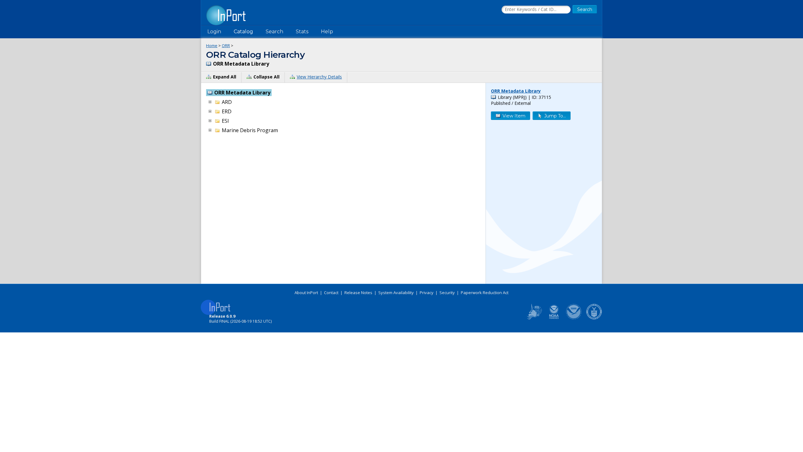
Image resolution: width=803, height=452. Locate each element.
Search (274, 32)
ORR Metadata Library (516, 91)
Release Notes (358, 292)
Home (211, 45)
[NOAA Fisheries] (554, 318)
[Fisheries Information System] (534, 318)
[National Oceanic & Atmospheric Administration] (574, 318)
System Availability (396, 292)
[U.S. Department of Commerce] (594, 318)
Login (214, 32)
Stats (302, 32)
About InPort (306, 292)
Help (327, 32)
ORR (226, 45)
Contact (331, 292)
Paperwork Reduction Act (484, 292)
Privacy (426, 292)
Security (447, 292)
